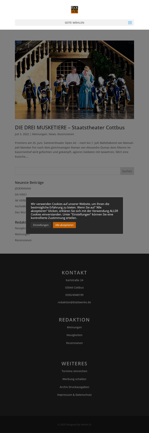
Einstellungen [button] (41, 225)
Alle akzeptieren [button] (64, 225)
